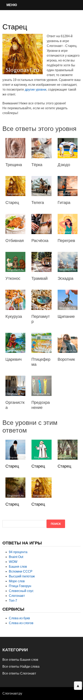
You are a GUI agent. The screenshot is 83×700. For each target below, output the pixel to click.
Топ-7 (13, 600)
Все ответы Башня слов (20, 659)
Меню (11, 5)
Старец (12, 466)
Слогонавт (17, 595)
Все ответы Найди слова (20, 666)
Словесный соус (21, 591)
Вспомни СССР (20, 571)
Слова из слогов (21, 623)
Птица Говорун (20, 586)
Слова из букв (19, 618)
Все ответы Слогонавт (19, 673)
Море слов (17, 581)
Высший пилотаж (22, 576)
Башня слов (18, 566)
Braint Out (16, 557)
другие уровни (35, 89)
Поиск (56, 523)
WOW (13, 561)
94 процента (18, 552)
